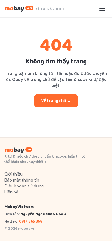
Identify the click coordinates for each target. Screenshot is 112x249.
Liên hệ (11, 192)
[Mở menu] (102, 9)
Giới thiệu (13, 174)
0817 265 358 (30, 221)
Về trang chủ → (56, 100)
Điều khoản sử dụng (24, 186)
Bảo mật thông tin (21, 180)
